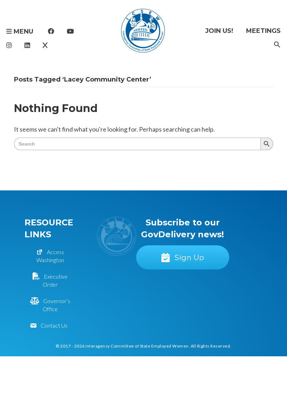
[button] (277, 44)
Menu (22, 31)
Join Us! (219, 31)
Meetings (263, 31)
